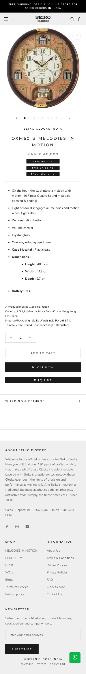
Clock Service (56, 587)
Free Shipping (43, 167)
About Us (53, 551)
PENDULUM (13, 558)
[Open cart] (80, 19)
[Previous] (16, 118)
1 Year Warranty (43, 174)
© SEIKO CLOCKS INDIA (43, 659)
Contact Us (54, 594)
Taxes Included (43, 161)
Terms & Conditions (60, 558)
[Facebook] (6, 526)
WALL (9, 572)
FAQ (50, 580)
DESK (9, 565)
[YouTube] (27, 526)
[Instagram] (17, 526)
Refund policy (14, 594)
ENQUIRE (43, 380)
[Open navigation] (6, 18)
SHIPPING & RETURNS (25, 401)
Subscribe (22, 649)
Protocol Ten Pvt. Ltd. (50, 664)
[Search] (72, 19)
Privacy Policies (57, 572)
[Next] (70, 118)
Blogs (9, 580)
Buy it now (43, 367)
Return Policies (57, 565)
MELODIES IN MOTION (21, 551)
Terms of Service (16, 587)
